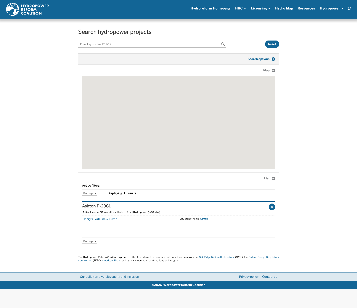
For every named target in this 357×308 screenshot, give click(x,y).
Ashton (204, 218)
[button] (178, 120)
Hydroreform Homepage (211, 8)
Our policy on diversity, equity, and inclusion (109, 276)
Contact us (269, 276)
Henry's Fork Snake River (99, 219)
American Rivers (111, 260)
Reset (272, 44)
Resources (306, 8)
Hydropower (330, 8)
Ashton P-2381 (96, 206)
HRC (239, 8)
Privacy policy (248, 276)
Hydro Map (284, 8)
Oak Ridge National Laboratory (216, 257)
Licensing (259, 8)
